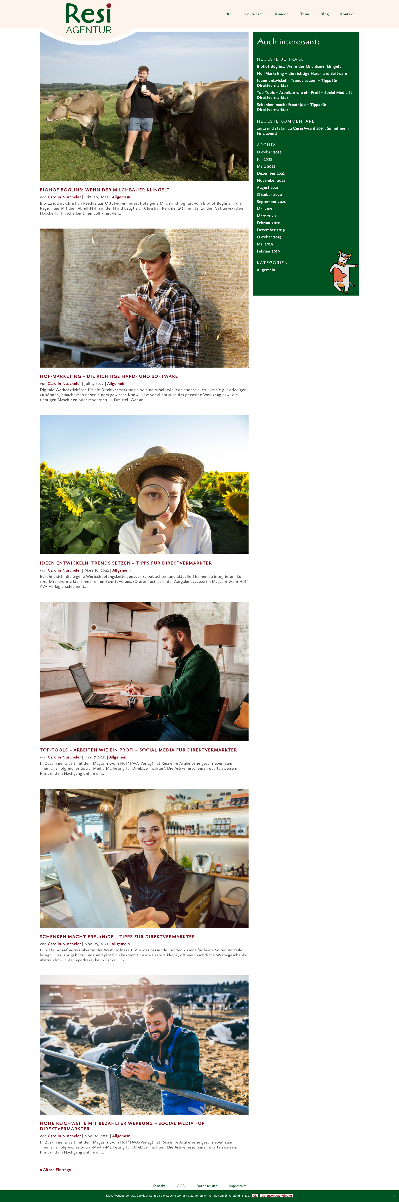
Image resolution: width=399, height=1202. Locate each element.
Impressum (237, 1186)
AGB (181, 1186)
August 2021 (267, 188)
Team (304, 13)
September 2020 (271, 202)
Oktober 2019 (269, 237)
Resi (230, 13)
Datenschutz (206, 1186)
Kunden (281, 13)
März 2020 (266, 216)
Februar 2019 (268, 251)
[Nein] (394, 1196)
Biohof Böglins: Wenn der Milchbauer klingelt (105, 190)
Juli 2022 (264, 159)
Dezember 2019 (271, 230)
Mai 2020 (265, 209)
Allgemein (121, 197)
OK (255, 1195)
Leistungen (254, 13)
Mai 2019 (265, 244)
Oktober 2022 (269, 152)
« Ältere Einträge (55, 1170)
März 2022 (266, 166)
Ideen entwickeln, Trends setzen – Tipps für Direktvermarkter (126, 563)
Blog (325, 13)
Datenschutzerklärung (277, 1195)
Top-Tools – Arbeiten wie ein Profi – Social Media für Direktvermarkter (138, 750)
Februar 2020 (268, 223)
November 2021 (271, 181)
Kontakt (347, 13)
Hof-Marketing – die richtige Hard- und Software (109, 376)
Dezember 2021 (271, 174)
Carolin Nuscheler (64, 197)
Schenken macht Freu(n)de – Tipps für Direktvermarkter (117, 937)
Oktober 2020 (269, 195)
